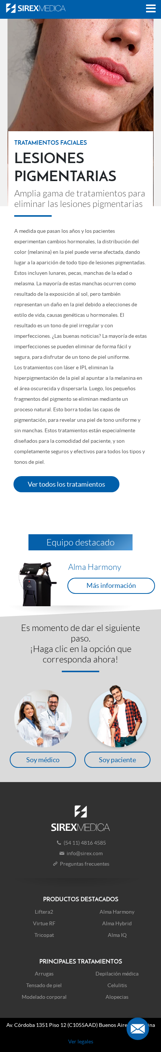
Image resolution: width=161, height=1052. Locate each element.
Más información (111, 585)
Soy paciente (117, 760)
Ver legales (80, 1042)
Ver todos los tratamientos (66, 484)
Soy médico (43, 760)
